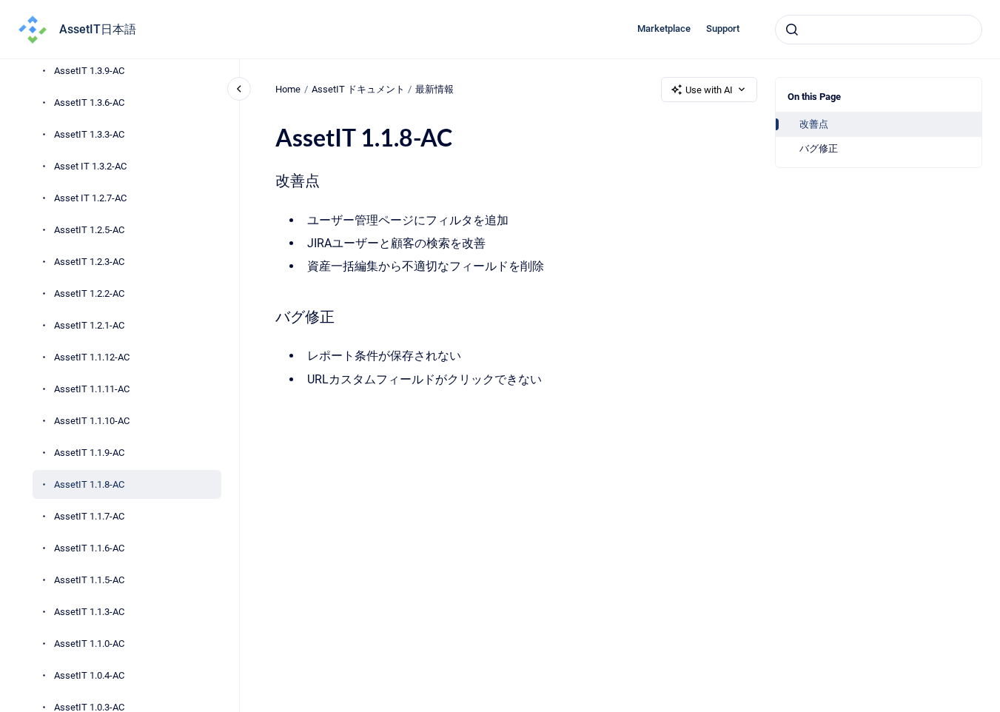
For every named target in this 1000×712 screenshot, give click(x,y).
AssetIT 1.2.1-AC (89, 325)
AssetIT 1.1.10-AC (92, 420)
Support (722, 28)
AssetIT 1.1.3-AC (89, 611)
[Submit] (792, 29)
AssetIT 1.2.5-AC (89, 229)
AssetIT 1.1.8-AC (89, 484)
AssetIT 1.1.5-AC (89, 579)
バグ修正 (818, 148)
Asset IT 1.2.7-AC (90, 198)
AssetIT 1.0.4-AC (89, 675)
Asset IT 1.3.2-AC (90, 166)
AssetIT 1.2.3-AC (89, 261)
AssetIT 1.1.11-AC (92, 388)
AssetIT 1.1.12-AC (92, 357)
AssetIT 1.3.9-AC (89, 70)
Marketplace (664, 28)
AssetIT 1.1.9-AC (89, 452)
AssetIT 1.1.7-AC (89, 516)
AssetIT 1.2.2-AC (89, 293)
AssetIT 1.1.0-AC (89, 643)
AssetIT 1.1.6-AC (89, 548)
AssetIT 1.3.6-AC (89, 102)
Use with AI (709, 89)
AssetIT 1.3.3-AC (89, 134)
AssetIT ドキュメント (358, 89)
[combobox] (878, 30)
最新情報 (434, 89)
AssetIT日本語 (97, 29)
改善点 (813, 124)
